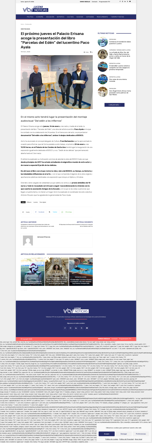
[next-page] (25, 289)
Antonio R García (43, 237)
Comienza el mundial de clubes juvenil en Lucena (32, 282)
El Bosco (29, 202)
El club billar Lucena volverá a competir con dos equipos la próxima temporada (80, 281)
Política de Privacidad (126, 439)
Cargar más (114, 105)
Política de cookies (111, 439)
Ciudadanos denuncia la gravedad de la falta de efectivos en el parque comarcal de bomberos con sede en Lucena (37, 226)
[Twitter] (127, 1)
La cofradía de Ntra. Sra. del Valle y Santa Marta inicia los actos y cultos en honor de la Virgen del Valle (57, 280)
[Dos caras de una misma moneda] (103, 79)
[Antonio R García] (29, 240)
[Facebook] (120, 1)
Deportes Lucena (80, 277)
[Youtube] (130, 1)
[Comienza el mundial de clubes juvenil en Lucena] (32, 272)
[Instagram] (122, 1)
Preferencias (141, 434)
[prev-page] (22, 289)
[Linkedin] (125, 1)
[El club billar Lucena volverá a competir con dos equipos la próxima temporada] (81, 272)
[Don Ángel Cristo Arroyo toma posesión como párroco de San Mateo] (103, 92)
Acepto (106, 434)
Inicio (22, 24)
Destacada (28, 24)
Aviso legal (138, 439)
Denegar (124, 434)
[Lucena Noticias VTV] (35, 8)
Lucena (36, 202)
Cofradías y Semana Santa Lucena (56, 275)
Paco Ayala (43, 202)
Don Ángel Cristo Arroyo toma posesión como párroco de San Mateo (120, 93)
